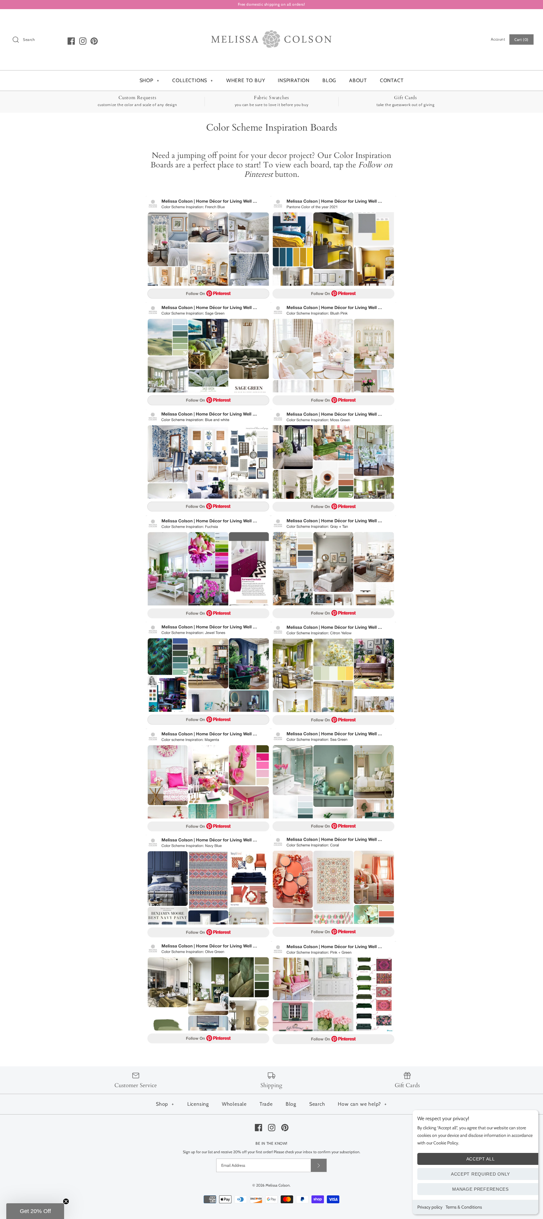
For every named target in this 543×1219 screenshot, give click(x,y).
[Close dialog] (329, 505)
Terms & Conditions (464, 1207)
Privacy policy (429, 1207)
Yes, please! (271, 705)
